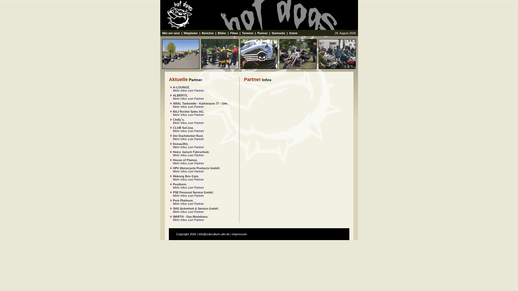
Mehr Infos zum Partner (188, 90)
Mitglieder (191, 33)
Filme (234, 33)
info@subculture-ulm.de (214, 234)
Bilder (222, 33)
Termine (247, 33)
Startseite (278, 33)
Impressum (239, 234)
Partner (262, 33)
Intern (293, 33)
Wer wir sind (171, 33)
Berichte (208, 33)
